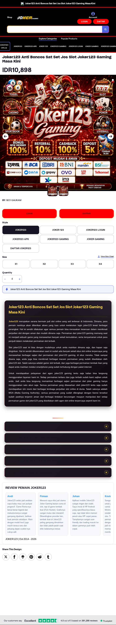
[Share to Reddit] (39, 556)
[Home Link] (27, 18)
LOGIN (84, 21)
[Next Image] (110, 136)
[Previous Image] (5, 136)
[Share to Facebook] (14, 556)
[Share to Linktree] (22, 556)
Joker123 (13, 321)
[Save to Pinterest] (31, 556)
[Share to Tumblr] (48, 556)
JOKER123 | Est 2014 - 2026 (20, 539)
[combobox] (54, 29)
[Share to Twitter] (6, 556)
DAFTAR (101, 21)
